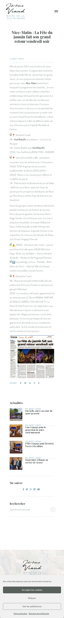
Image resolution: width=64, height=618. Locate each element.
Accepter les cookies (32, 590)
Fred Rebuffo (20, 139)
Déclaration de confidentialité (39, 613)
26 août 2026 (33, 409)
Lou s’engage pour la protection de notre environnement (35, 430)
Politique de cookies (20, 613)
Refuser (32, 598)
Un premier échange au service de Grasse (36, 461)
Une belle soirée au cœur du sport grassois (38, 412)
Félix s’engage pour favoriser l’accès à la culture (39, 445)
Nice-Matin (31, 83)
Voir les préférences (32, 606)
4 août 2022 (17, 59)
